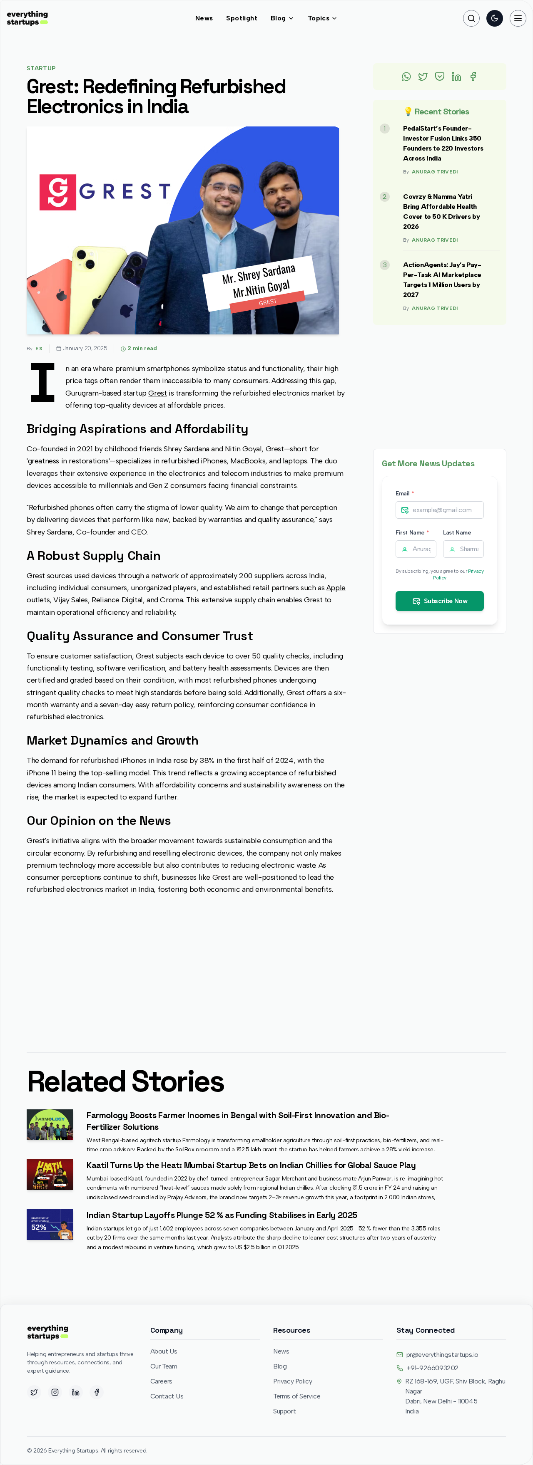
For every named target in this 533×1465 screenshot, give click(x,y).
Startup (41, 68)
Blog (278, 18)
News (204, 18)
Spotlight (241, 18)
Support (284, 1411)
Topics (318, 18)
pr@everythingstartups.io (442, 1355)
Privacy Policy (292, 1381)
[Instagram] (55, 1392)
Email (405, 493)
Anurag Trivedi (435, 172)
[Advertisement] (186, 967)
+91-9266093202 (432, 1368)
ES (38, 348)
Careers (161, 1381)
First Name (412, 532)
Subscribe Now (446, 601)
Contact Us (167, 1396)
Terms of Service (297, 1396)
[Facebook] (97, 1392)
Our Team (163, 1366)
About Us (163, 1351)
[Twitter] (34, 1392)
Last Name (457, 532)
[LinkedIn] (76, 1392)
